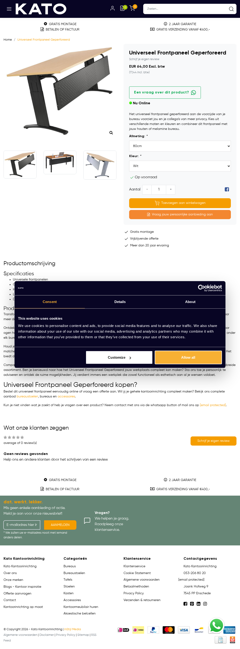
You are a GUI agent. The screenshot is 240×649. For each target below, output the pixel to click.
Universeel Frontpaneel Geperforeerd (43, 39)
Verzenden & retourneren (142, 600)
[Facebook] (227, 189)
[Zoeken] (231, 9)
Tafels (68, 579)
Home (8, 39)
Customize (116, 357)
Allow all (188, 357)
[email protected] (213, 405)
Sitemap (83, 635)
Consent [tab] (50, 301)
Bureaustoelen (74, 573)
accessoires (66, 396)
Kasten (69, 593)
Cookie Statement (137, 573)
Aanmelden (60, 525)
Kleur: (135, 156)
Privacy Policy (134, 593)
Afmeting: (138, 136)
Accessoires (72, 600)
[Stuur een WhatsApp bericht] (216, 625)
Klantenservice (134, 566)
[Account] (112, 9)
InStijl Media (72, 629)
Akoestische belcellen (80, 613)
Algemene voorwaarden (142, 579)
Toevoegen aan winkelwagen (183, 203)
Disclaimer (46, 635)
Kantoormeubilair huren (81, 607)
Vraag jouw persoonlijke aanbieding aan (182, 214)
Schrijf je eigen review (144, 59)
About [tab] (190, 301)
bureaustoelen (27, 396)
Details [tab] (120, 301)
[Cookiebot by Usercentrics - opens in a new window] (201, 287)
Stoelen (69, 586)
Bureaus (70, 566)
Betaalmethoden (136, 586)
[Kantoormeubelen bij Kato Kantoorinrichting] (41, 9)
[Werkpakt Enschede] (232, 640)
